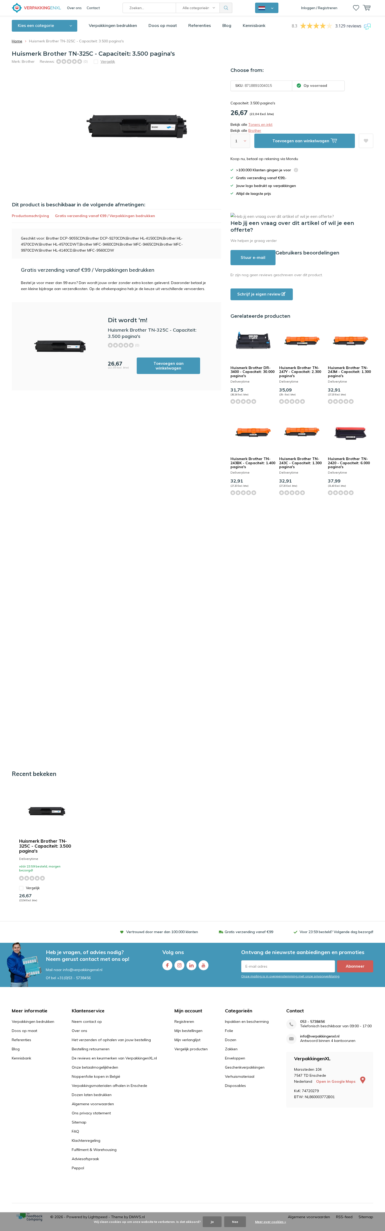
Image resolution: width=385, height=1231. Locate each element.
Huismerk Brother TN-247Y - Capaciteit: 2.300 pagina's (300, 371)
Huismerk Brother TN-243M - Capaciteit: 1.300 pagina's (349, 371)
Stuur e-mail (253, 257)
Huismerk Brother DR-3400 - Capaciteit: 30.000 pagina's (252, 371)
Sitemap (79, 1122)
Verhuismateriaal (239, 1076)
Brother (28, 61)
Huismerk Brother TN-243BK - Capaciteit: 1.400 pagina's (252, 462)
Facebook (167, 965)
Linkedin (191, 965)
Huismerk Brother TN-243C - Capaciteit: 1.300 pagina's (300, 462)
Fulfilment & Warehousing (94, 1149)
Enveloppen (235, 1058)
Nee (235, 1222)
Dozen (230, 1039)
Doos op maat (162, 25)
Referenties (199, 25)
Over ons (74, 8)
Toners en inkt (260, 124)
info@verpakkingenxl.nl (319, 1036)
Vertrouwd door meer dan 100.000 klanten (162, 931)
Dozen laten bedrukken (92, 1094)
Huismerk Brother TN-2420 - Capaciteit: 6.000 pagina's (349, 462)
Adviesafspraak (85, 1158)
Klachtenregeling (86, 1140)
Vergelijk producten (191, 1049)
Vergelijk (33, 888)
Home (17, 41)
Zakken (231, 1049)
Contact (93, 8)
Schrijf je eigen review (259, 294)
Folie (229, 1030)
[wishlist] (356, 8)
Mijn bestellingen (188, 1030)
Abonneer (355, 966)
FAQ (75, 1131)
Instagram (179, 965)
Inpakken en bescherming (247, 1021)
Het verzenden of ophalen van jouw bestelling (111, 1039)
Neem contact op (87, 1021)
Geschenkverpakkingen (245, 1067)
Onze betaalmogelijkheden (95, 1067)
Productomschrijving (30, 215)
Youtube (203, 965)
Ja (212, 1222)
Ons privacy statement (91, 1113)
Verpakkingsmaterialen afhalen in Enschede (109, 1085)
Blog (226, 25)
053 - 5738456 (312, 1021)
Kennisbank (254, 25)
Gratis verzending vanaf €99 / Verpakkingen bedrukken (105, 215)
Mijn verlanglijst (187, 1039)
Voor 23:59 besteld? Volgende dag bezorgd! (336, 931)
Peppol (78, 1168)
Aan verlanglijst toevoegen (366, 141)
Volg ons (173, 952)
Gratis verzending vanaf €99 (249, 931)
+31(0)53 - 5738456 (74, 977)
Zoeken (226, 8)
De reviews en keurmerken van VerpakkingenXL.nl (114, 1058)
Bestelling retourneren (90, 1049)
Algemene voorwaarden (93, 1104)
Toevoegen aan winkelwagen (168, 366)
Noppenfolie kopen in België (96, 1076)
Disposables (235, 1085)
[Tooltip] (296, 171)
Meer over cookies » (270, 1222)
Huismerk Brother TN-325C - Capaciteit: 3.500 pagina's (45, 846)
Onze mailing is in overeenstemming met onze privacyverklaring (290, 976)
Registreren (184, 1021)
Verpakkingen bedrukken (113, 25)
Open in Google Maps (336, 1081)
